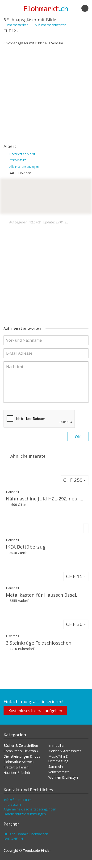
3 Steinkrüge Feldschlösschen (38, 643)
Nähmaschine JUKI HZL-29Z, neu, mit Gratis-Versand (46, 498)
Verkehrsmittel (59, 772)
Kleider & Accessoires (64, 751)
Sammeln (55, 766)
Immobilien (56, 745)
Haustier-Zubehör (17, 772)
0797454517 (17, 160)
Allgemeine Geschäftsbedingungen (30, 809)
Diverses (12, 636)
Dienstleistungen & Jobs (22, 756)
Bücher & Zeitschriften (21, 745)
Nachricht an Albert (22, 154)
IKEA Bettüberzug (26, 547)
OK (78, 436)
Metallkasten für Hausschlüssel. (41, 595)
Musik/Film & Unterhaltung (58, 758)
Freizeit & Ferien (16, 767)
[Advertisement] (46, 94)
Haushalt (12, 492)
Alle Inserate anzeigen (24, 167)
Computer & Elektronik (21, 751)
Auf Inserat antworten (50, 25)
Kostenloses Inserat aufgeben (35, 710)
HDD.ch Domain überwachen (26, 834)
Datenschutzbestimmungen (25, 814)
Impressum (12, 804)
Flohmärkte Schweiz (19, 761)
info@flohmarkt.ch (18, 799)
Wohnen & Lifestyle (63, 777)
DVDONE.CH (13, 838)
